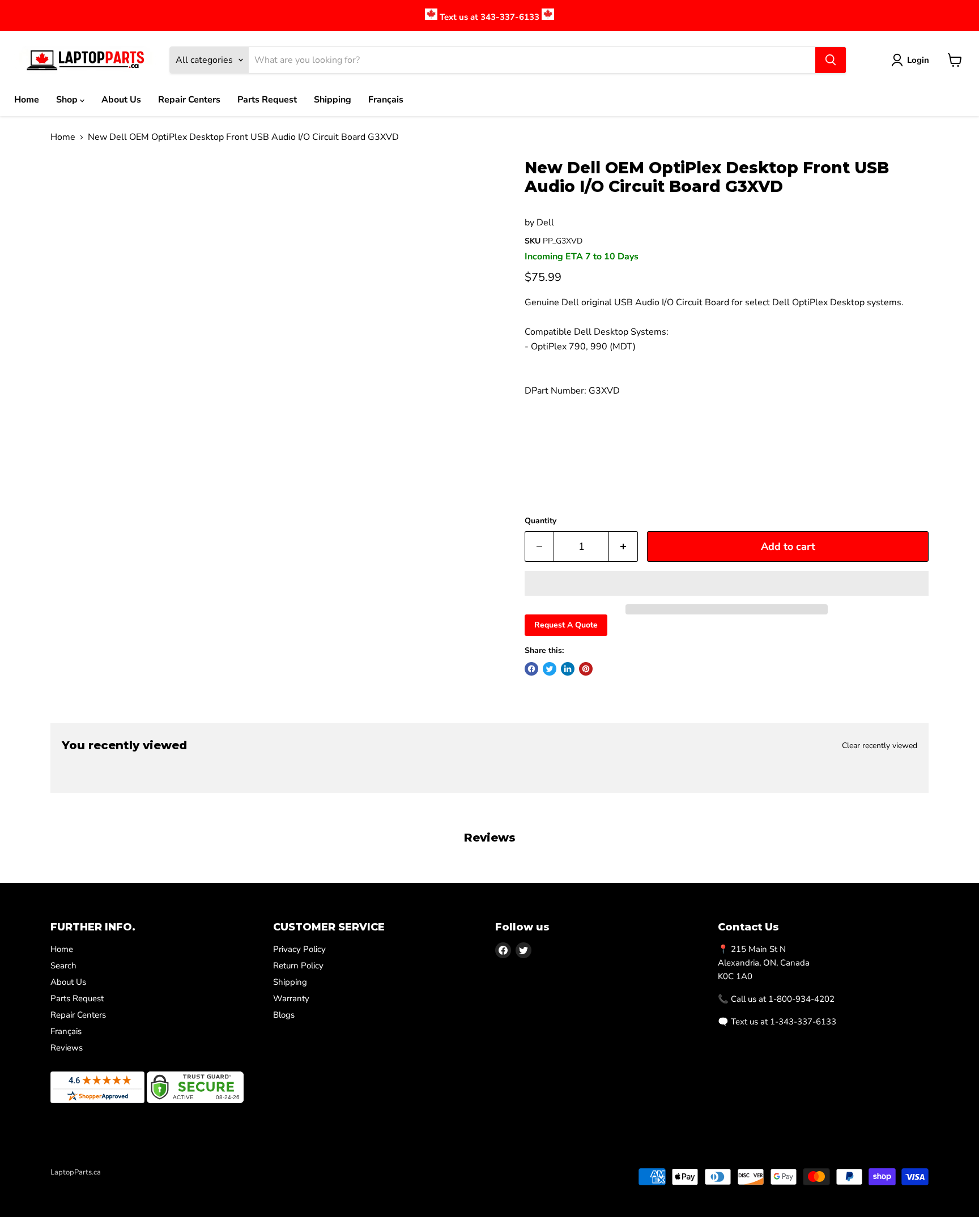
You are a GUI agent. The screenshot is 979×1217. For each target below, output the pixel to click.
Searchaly (116, 1184)
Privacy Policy (299, 949)
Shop (68, 99)
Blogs (284, 1014)
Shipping (332, 99)
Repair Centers (189, 99)
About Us (121, 99)
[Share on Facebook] (531, 669)
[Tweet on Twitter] (549, 669)
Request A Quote (566, 625)
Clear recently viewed (879, 745)
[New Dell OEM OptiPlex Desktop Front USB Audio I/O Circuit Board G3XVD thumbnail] (78, 191)
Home (26, 99)
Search (63, 965)
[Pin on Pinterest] (586, 669)
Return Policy (298, 965)
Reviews (66, 1047)
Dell (545, 222)
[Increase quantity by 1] (623, 546)
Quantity (540, 521)
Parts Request (267, 99)
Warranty (291, 998)
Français (385, 99)
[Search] (830, 60)
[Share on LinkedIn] (567, 669)
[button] (727, 583)
